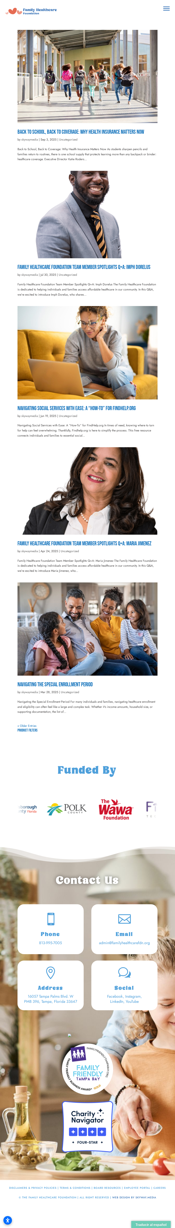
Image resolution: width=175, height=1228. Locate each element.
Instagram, (133, 996)
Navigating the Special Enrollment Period (55, 684)
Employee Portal (137, 1188)
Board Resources (107, 1188)
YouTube (132, 1001)
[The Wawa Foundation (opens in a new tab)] (52, 809)
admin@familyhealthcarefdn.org (124, 943)
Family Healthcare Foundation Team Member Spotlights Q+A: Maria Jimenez (84, 543)
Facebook (115, 996)
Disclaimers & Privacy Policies (33, 1188)
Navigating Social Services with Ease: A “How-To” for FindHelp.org (77, 408)
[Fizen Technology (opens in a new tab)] (101, 809)
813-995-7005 (50, 943)
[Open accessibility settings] (7, 1220)
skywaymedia (29, 139)
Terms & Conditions (75, 1188)
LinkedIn (116, 1001)
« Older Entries (27, 726)
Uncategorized (68, 139)
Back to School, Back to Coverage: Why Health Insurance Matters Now (81, 132)
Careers (159, 1188)
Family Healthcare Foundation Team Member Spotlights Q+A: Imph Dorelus (84, 267)
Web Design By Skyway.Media (134, 1197)
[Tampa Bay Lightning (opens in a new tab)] (151, 809)
